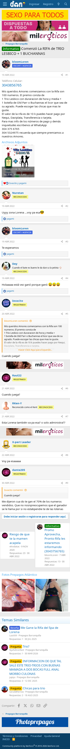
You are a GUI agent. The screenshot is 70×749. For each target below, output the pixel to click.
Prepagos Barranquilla (30, 635)
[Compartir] (62, 75)
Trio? (26, 646)
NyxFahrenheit (16, 649)
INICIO (6, 739)
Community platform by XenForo (31, 746)
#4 (67, 278)
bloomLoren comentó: (16, 320)
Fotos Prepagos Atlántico (19, 575)
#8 (67, 455)
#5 (67, 313)
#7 (67, 416)
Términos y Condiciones (15, 736)
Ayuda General (52, 736)
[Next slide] (63, 595)
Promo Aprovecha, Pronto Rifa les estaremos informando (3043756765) (55, 538)
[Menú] (5, 4)
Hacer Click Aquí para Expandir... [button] (35, 349)
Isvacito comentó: (13, 490)
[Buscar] (65, 4)
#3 (67, 241)
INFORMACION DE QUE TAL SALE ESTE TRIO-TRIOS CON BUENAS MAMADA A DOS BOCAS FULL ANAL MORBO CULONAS (35, 667)
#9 (67, 482)
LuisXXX (13, 635)
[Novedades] (58, 4)
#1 (67, 74)
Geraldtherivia (16, 691)
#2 (67, 206)
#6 (67, 388)
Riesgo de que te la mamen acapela (20, 538)
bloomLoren (20, 61)
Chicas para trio (34, 688)
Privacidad (36, 736)
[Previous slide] (6, 595)
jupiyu (12, 677)
